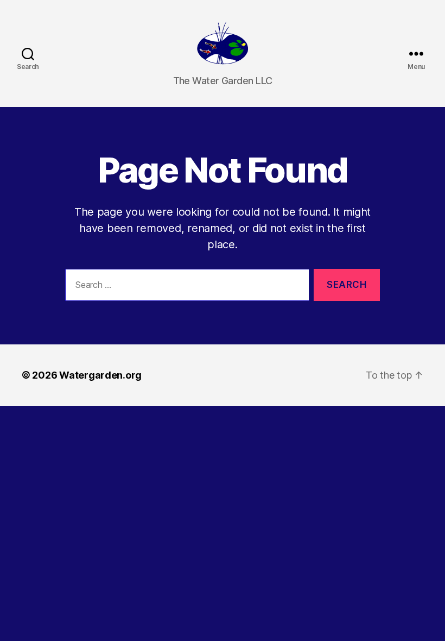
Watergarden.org (100, 375)
